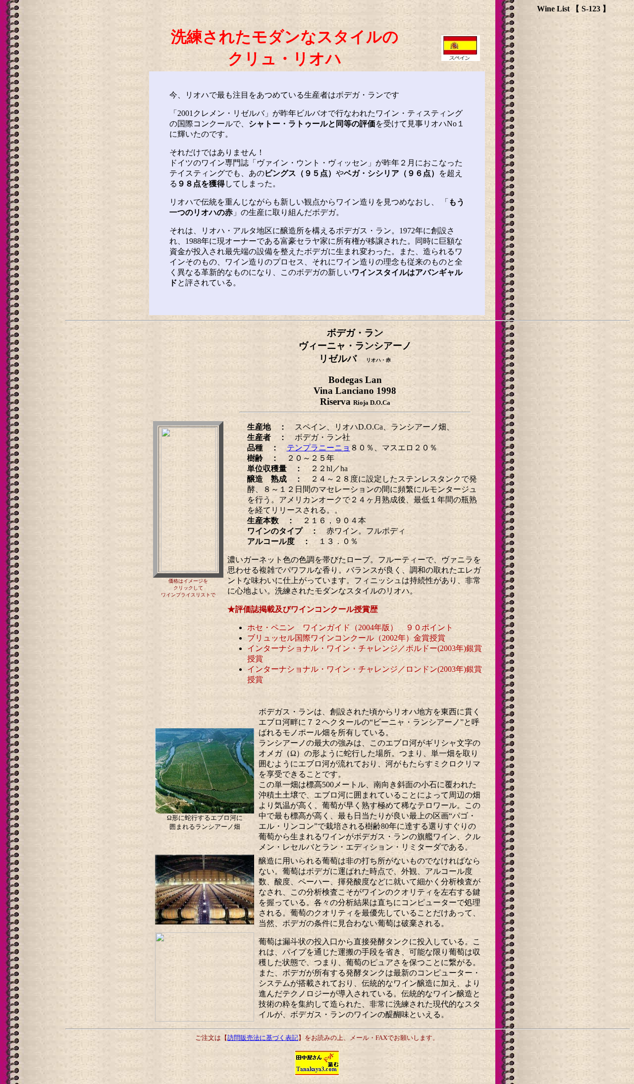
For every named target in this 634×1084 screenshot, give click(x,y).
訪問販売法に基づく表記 (262, 1037)
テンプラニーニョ (318, 447)
